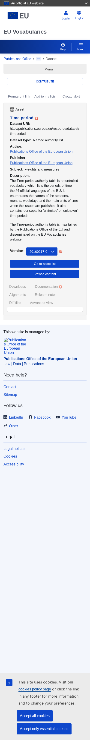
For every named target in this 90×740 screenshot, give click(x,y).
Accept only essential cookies (44, 729)
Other (13, 426)
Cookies (10, 456)
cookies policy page (34, 689)
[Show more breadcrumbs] (38, 59)
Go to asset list (45, 264)
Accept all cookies (35, 716)
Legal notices (14, 449)
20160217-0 (38, 251)
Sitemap (10, 395)
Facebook (42, 417)
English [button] (79, 18)
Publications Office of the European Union (41, 151)
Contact (9, 387)
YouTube (69, 417)
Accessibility (13, 464)
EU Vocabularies (25, 31)
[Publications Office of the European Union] (18, 15)
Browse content (44, 274)
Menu (80, 49)
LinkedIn (16, 417)
